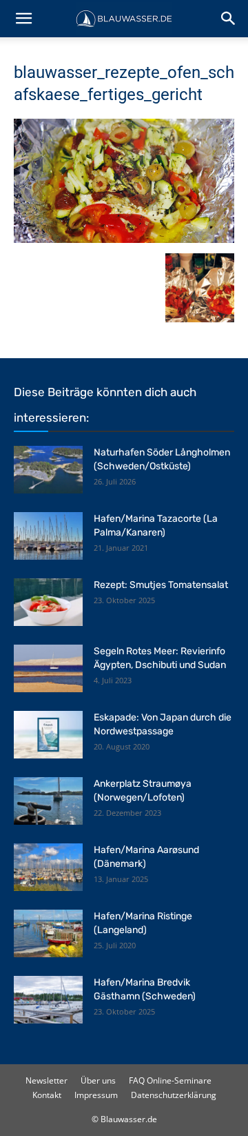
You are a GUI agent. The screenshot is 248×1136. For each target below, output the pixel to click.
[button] (23, 18)
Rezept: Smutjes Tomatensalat (161, 585)
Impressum (96, 1095)
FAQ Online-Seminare (170, 1080)
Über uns (98, 1080)
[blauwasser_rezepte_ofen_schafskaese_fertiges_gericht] (124, 239)
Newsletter (46, 1080)
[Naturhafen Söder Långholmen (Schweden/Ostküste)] (48, 469)
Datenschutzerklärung (173, 1095)
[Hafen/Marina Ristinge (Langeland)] (48, 933)
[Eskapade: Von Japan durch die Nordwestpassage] (48, 734)
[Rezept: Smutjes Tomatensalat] (48, 602)
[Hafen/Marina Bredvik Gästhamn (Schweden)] (48, 1000)
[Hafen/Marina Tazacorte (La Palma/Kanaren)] (48, 536)
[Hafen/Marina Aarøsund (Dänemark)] (48, 867)
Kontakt (46, 1095)
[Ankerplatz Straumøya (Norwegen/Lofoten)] (48, 801)
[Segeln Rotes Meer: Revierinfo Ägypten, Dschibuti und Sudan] (48, 668)
